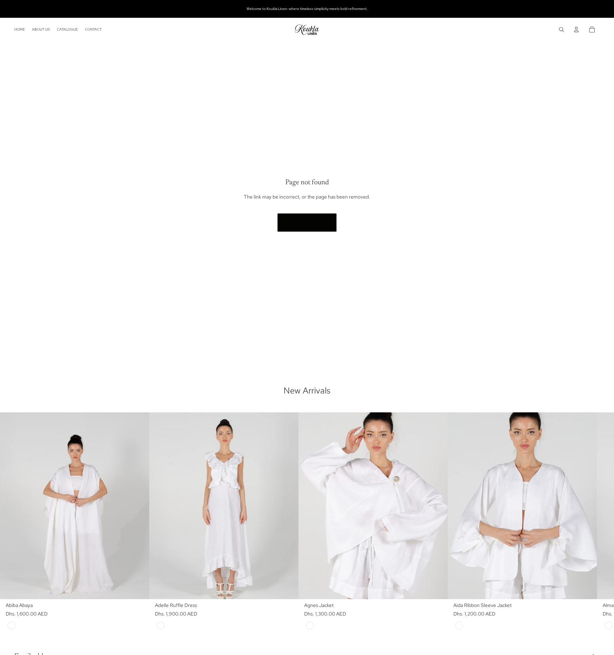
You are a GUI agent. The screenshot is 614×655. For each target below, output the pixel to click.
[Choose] (287, 588)
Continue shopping (307, 222)
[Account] (576, 29)
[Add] (138, 588)
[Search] (561, 29)
